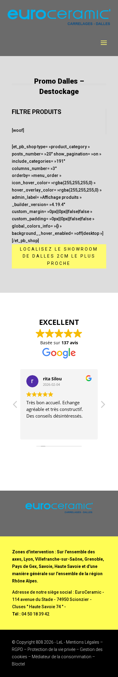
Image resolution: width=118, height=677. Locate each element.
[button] (103, 406)
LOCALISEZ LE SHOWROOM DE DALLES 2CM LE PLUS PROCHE (59, 256)
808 (39, 642)
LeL (60, 642)
